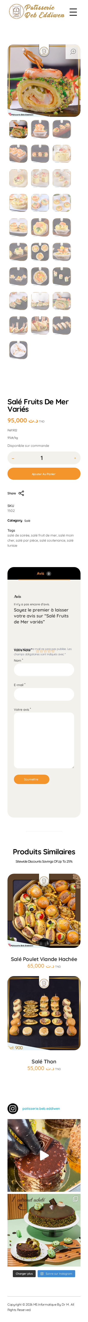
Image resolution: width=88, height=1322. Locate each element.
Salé (45, 389)
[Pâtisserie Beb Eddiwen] (36, 11)
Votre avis (22, 710)
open (73, 51)
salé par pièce (27, 540)
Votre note (23, 649)
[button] (75, 458)
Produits (30, 389)
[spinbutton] (44, 458)
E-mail (19, 685)
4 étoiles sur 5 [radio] (48, 650)
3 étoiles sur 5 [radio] (44, 650)
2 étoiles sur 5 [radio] (40, 650)
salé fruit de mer (44, 535)
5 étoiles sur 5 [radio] (52, 650)
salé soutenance (52, 540)
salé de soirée (18, 535)
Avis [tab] (43, 573)
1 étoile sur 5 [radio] (36, 650)
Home (14, 389)
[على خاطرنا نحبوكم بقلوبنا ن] (44, 1230)
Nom (18, 660)
